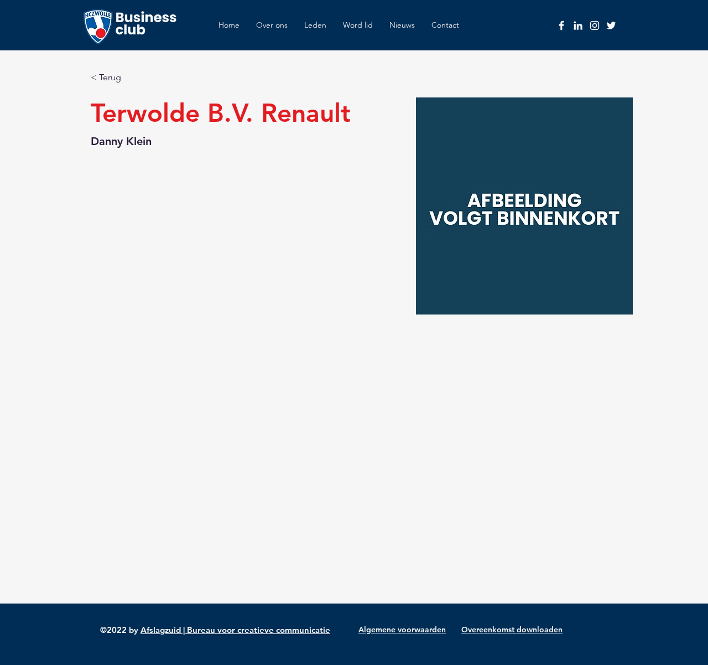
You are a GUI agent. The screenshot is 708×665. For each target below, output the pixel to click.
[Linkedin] (578, 25)
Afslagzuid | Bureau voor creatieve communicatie (235, 630)
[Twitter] (611, 25)
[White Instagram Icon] (595, 25)
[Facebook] (561, 25)
